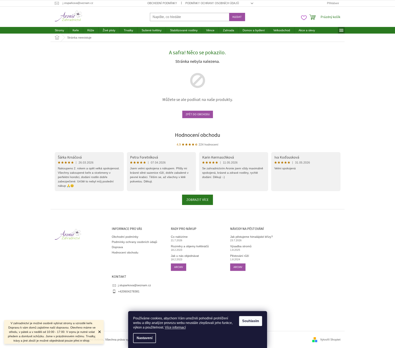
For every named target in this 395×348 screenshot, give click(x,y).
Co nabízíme (179, 236)
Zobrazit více (197, 200)
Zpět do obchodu (198, 114)
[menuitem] (59, 30)
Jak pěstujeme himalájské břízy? (251, 236)
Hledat (237, 17)
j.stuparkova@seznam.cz (134, 285)
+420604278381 (129, 291)
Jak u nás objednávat (185, 255)
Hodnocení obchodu (197, 135)
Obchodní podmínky (162, 3)
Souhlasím (250, 321)
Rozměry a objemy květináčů (190, 246)
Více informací (175, 327)
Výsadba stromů (241, 246)
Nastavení (144, 338)
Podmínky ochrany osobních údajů (212, 3)
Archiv (178, 267)
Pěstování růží (239, 255)
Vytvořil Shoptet (330, 339)
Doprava (117, 247)
